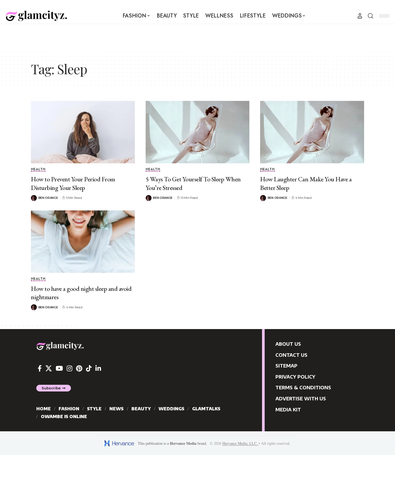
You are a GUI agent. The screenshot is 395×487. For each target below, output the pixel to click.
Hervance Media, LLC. (240, 443)
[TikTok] (89, 368)
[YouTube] (59, 368)
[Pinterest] (79, 368)
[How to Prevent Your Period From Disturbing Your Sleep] (83, 132)
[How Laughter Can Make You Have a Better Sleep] (312, 132)
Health (38, 170)
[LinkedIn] (98, 368)
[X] (48, 368)
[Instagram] (69, 368)
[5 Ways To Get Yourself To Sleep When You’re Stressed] (198, 132)
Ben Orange (48, 198)
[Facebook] (39, 368)
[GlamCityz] (36, 16)
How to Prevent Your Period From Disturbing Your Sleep (73, 183)
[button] (359, 16)
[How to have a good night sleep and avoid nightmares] (83, 241)
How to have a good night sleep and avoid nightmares (81, 292)
